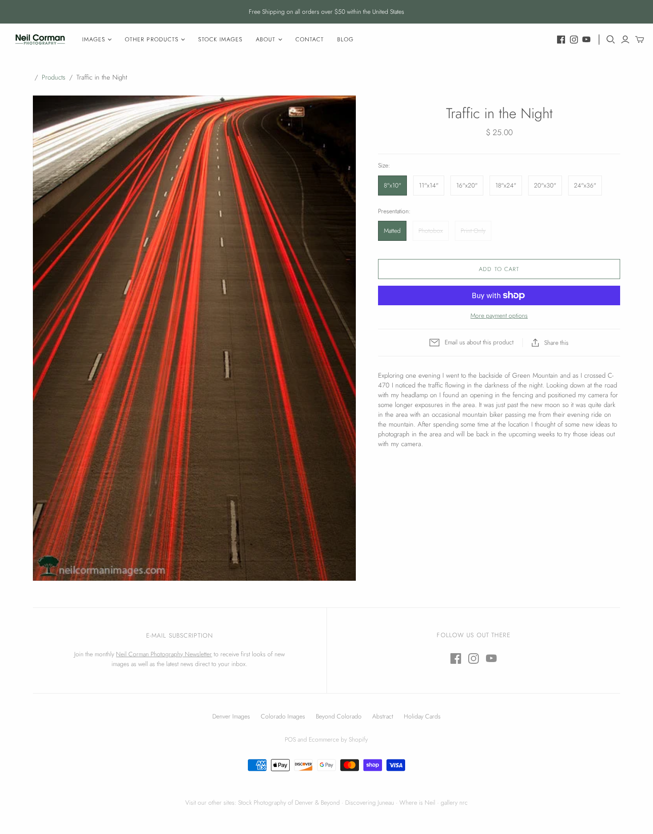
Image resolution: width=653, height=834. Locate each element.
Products (53, 77)
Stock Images (220, 39)
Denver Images (231, 716)
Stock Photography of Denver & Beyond (289, 802)
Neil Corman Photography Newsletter (164, 654)
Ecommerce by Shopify (338, 739)
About (265, 39)
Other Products (152, 39)
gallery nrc (454, 802)
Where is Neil (417, 802)
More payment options (499, 315)
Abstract (382, 716)
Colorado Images (283, 716)
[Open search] (610, 39)
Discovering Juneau (369, 802)
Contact (309, 39)
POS (290, 739)
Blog (345, 39)
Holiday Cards (422, 716)
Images (93, 39)
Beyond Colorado (339, 716)
